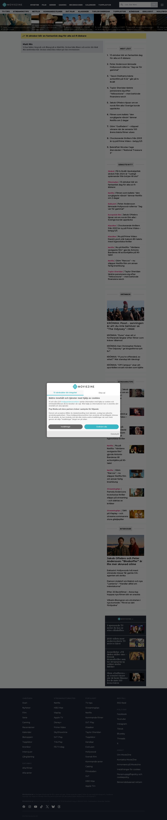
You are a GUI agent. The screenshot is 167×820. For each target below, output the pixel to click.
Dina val (102, 393)
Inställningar (65, 427)
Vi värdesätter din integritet (65, 392)
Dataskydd (115, 434)
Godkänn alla (101, 427)
